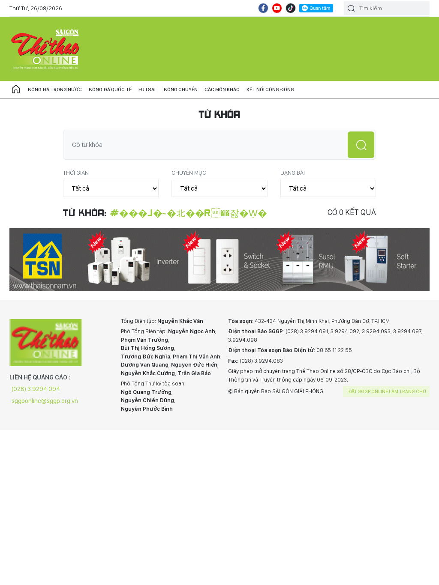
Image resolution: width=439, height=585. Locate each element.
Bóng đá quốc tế (110, 90)
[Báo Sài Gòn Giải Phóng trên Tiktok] (291, 8)
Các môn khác (222, 90)
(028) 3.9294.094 (36, 389)
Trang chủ (15, 89)
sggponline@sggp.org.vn (45, 401)
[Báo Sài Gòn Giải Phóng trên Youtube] (277, 8)
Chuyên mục (188, 172)
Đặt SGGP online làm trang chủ (387, 391)
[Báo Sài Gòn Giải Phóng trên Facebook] (263, 8)
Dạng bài (292, 172)
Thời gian (76, 172)
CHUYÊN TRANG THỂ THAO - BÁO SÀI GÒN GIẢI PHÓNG (45, 48)
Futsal (147, 90)
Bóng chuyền (181, 90)
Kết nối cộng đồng (270, 90)
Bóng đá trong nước (55, 90)
